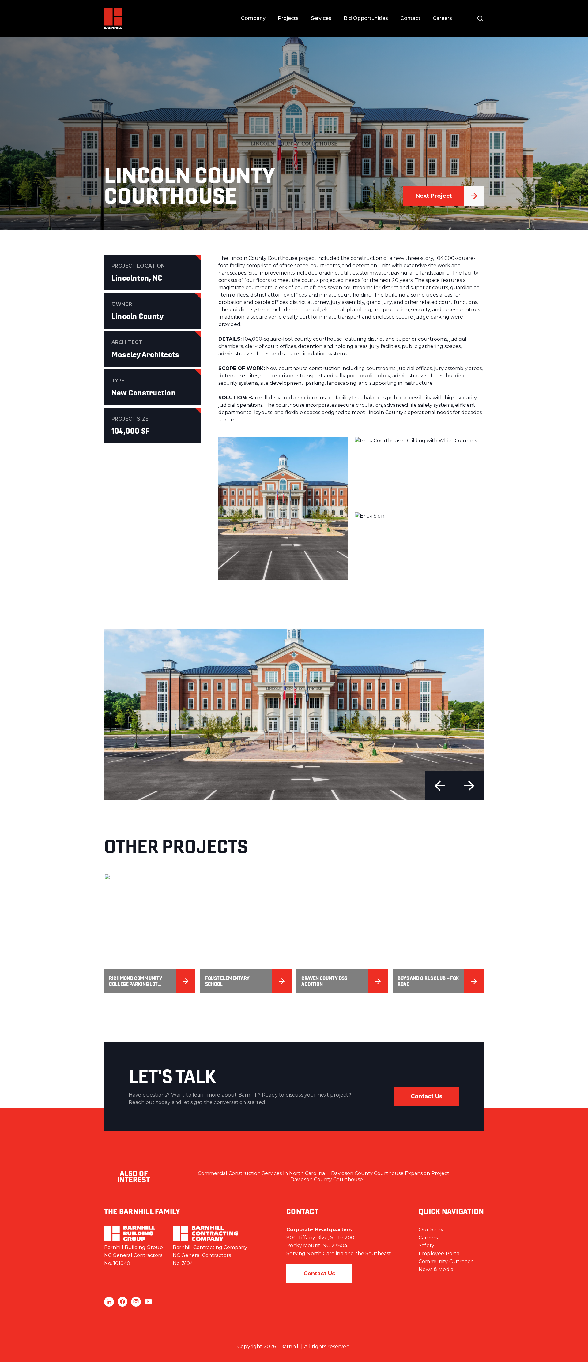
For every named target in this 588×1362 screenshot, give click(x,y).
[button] (439, 785)
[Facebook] (122, 1302)
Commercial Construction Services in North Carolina (261, 1173)
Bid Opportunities (366, 18)
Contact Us (426, 1096)
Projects (288, 18)
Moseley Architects (145, 354)
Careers (442, 18)
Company (253, 18)
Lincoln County (137, 316)
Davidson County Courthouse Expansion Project (390, 1173)
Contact (410, 18)
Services (321, 18)
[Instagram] (136, 1302)
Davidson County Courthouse (326, 1179)
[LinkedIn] (109, 1302)
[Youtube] (148, 1301)
